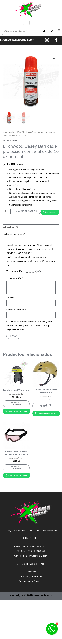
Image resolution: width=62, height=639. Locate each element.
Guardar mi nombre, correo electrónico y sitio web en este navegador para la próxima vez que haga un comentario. (29, 326)
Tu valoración (15, 278)
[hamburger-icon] (26, 23)
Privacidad (31, 571)
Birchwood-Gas (15, 132)
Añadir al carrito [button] (16, 404)
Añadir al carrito (26, 211)
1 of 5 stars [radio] (27, 271)
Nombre (11, 298)
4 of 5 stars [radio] (36, 271)
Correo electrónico (16, 310)
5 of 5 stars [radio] (39, 271)
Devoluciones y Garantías (31, 581)
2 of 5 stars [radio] (30, 271)
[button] (54, 58)
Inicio (5, 132)
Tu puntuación (15, 271)
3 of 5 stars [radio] (33, 271)
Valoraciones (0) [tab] (10, 227)
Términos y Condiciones (30, 576)
